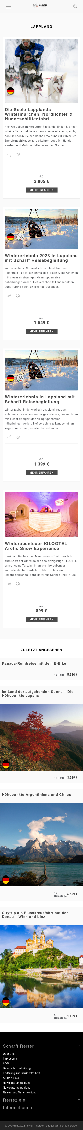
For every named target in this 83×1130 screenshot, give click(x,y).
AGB (6, 1063)
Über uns (8, 1054)
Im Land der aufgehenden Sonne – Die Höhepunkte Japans (38, 693)
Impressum (10, 1058)
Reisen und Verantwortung (20, 1092)
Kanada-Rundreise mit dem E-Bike (34, 663)
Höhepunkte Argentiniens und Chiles (36, 794)
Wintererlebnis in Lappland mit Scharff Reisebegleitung (40, 399)
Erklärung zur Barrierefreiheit (21, 1073)
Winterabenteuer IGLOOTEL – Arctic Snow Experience (38, 545)
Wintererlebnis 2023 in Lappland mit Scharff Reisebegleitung (41, 257)
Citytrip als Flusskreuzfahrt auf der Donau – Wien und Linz (35, 914)
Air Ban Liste (11, 1078)
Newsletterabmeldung (16, 1087)
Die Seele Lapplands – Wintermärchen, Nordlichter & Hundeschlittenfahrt (39, 114)
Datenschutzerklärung (17, 1068)
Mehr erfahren (42, 190)
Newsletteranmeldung (16, 1083)
